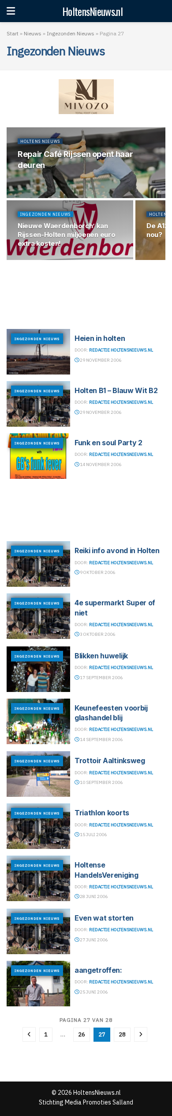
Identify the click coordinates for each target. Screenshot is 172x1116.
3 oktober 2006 (97, 634)
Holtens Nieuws (40, 141)
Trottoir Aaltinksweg (110, 760)
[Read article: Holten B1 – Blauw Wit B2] (38, 404)
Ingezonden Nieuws (70, 33)
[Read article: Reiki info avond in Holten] (38, 564)
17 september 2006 (101, 677)
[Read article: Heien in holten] (38, 352)
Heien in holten (100, 338)
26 (81, 1034)
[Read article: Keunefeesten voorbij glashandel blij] (38, 721)
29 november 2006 (100, 360)
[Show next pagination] (140, 1034)
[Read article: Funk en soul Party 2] (38, 456)
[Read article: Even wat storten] (38, 931)
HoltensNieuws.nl (92, 11)
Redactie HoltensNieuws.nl (121, 350)
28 (122, 1034)
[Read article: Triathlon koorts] (38, 826)
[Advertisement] (86, 293)
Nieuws (32, 33)
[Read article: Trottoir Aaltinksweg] (38, 774)
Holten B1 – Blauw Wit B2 (116, 390)
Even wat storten (104, 917)
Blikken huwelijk (101, 655)
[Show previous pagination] (29, 1034)
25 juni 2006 (93, 992)
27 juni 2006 (93, 940)
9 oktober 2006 (97, 572)
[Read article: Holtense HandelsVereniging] (38, 878)
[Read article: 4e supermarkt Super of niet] (38, 616)
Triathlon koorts (102, 812)
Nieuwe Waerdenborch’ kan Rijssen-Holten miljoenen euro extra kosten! (66, 235)
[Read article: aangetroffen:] (38, 983)
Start (13, 33)
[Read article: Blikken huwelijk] (38, 669)
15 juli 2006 (93, 834)
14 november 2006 (100, 464)
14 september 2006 (101, 739)
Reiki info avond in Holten (117, 550)
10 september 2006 (101, 782)
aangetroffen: (98, 970)
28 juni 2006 (93, 896)
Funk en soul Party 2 (108, 442)
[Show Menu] (11, 11)
